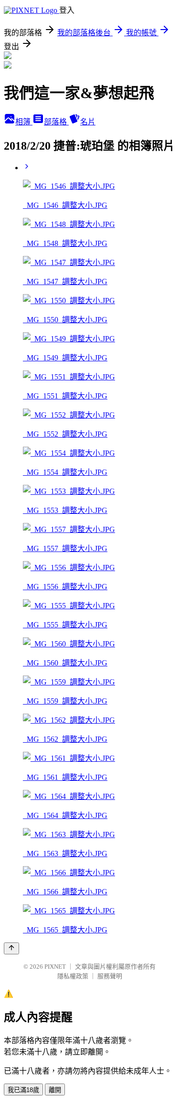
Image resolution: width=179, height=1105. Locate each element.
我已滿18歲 (23, 1090)
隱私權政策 (72, 976)
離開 (55, 1090)
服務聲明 (109, 976)
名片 (87, 122)
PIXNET (55, 966)
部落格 (56, 122)
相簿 (23, 122)
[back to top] (11, 948)
